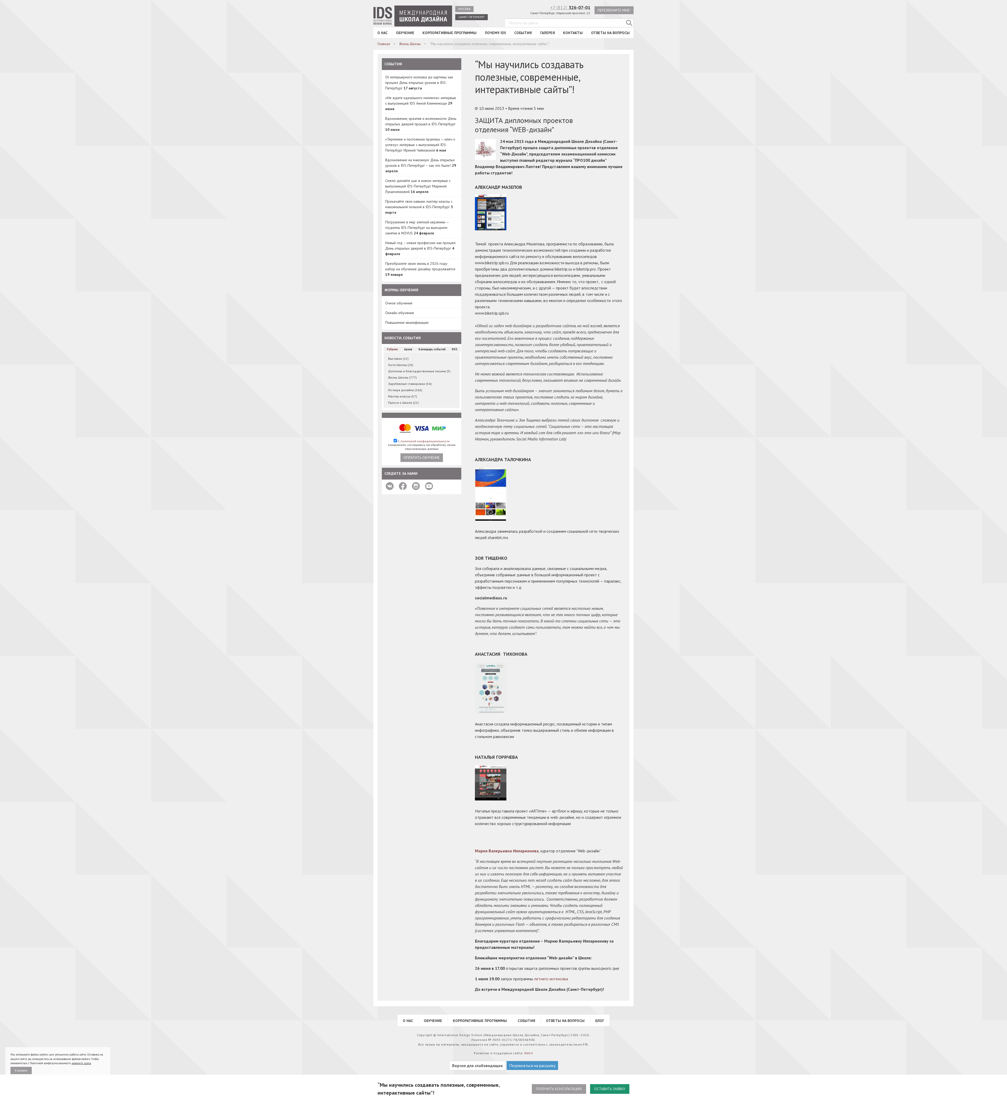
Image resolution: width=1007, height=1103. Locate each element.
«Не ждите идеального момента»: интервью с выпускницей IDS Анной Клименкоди (420, 103)
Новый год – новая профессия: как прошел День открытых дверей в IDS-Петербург (420, 248)
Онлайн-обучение (399, 312)
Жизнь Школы (402, 377)
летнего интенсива (551, 978)
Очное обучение (399, 303)
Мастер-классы (402, 396)
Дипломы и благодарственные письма (419, 371)
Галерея (547, 32)
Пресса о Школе (403, 403)
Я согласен (21, 1070)
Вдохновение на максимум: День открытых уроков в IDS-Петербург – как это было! (420, 165)
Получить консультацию (559, 1088)
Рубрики (392, 349)
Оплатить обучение (422, 457)
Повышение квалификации (406, 322)
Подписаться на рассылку (532, 1065)
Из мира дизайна (405, 390)
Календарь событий (432, 349)
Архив (408, 349)
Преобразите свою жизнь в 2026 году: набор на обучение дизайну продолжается (420, 269)
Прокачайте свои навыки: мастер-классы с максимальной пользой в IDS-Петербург (419, 207)
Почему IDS (495, 32)
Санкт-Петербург (471, 17)
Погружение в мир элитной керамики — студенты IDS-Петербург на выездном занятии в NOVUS (417, 227)
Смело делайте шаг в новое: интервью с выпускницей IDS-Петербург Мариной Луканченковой (418, 186)
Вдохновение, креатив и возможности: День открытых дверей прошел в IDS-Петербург (420, 124)
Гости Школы (400, 365)
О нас (382, 32)
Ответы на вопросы (610, 32)
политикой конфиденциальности (424, 441)
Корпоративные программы (449, 32)
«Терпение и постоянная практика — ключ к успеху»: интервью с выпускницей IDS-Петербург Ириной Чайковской (420, 145)
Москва (464, 9)
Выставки (398, 359)
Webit (528, 1053)
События (523, 32)
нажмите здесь (81, 1063)
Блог (599, 1020)
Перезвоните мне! (614, 10)
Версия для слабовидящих (477, 1065)
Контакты (573, 32)
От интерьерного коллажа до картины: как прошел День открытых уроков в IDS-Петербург (419, 82)
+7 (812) (570, 7)
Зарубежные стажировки (410, 384)
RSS (454, 349)
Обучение (405, 32)
